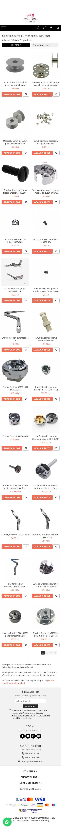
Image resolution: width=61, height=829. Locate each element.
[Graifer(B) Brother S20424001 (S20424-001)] (46, 518)
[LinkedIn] (33, 736)
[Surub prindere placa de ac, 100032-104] (46, 223)
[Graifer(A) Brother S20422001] (15, 518)
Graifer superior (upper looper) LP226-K (15, 290)
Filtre (17, 45)
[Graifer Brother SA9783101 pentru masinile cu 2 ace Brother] (46, 469)
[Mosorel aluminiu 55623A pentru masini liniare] (15, 119)
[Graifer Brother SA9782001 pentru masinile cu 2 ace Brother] (15, 469)
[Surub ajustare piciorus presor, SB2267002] (46, 321)
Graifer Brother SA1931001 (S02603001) (15, 388)
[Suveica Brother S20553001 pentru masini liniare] (15, 616)
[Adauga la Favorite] (26, 94)
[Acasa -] (30, 18)
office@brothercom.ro (32, 761)
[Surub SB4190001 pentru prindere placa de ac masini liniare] (46, 272)
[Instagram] (38, 736)
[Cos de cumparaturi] (51, 28)
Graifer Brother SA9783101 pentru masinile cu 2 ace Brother (45, 486)
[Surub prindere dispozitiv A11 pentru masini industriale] (46, 119)
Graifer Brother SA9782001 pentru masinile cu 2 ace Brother (15, 486)
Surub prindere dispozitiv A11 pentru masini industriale (46, 142)
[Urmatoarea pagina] (55, 653)
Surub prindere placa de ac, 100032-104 (45, 240)
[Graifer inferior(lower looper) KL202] (15, 321)
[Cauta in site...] (58, 28)
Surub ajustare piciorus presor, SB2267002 (46, 339)
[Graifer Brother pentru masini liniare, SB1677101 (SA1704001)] (46, 370)
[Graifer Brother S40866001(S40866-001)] (15, 567)
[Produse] (3, 29)
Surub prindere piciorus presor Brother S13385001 (15, 191)
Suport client (29, 777)
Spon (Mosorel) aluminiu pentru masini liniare (15, 83)
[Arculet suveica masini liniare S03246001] (15, 223)
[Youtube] (27, 736)
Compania (29, 771)
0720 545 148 (32, 753)
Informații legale (29, 783)
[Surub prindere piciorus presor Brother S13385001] (15, 173)
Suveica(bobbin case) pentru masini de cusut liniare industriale (45, 191)
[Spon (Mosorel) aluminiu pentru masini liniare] (15, 65)
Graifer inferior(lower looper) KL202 (15, 339)
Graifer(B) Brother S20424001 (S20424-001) (46, 536)
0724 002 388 (32, 757)
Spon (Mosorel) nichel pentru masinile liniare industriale (46, 83)
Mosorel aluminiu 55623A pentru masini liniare (15, 142)
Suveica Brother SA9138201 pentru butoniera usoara (46, 634)
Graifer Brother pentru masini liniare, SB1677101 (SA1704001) (45, 388)
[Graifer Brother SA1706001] (15, 419)
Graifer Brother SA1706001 (15, 436)
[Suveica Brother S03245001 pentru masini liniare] (46, 567)
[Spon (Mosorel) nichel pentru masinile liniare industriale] (46, 65)
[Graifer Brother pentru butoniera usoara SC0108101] (46, 419)
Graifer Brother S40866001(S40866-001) (15, 585)
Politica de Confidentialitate (23, 715)
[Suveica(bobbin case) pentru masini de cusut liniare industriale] (46, 173)
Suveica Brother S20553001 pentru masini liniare (15, 634)
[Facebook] (22, 736)
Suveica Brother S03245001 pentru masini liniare (46, 585)
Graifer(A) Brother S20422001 (15, 534)
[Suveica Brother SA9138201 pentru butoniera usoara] (46, 616)
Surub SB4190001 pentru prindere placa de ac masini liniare (45, 290)
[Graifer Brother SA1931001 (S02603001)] (15, 370)
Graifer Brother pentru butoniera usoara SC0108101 (45, 437)
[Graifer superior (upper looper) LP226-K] (15, 272)
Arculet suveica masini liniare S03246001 (15, 240)
